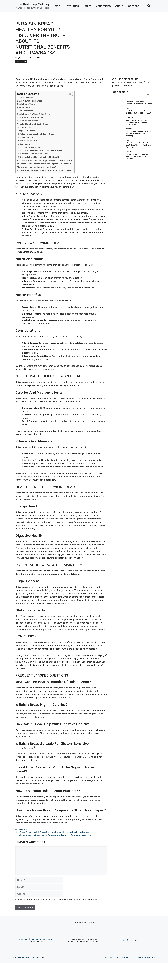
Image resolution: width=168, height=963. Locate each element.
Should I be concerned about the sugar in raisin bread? (45, 164)
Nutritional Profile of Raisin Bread (34, 114)
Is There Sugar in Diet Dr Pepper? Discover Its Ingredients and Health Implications (53, 832)
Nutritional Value (27, 104)
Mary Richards (20, 58)
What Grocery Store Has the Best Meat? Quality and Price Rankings (138, 145)
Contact (133, 6)
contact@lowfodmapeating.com (37, 939)
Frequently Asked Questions (33, 147)
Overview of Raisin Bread (30, 101)
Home (56, 6)
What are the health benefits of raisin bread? (40, 150)
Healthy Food (21, 61)
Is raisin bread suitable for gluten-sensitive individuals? (46, 160)
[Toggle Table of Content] (69, 94)
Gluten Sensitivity (28, 140)
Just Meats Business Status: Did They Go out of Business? (138, 112)
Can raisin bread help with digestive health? (40, 157)
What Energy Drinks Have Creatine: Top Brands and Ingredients (136, 122)
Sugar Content (27, 137)
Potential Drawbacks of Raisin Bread (37, 134)
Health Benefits (26, 107)
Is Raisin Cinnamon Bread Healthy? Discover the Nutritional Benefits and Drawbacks (54, 835)
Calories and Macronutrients (32, 117)
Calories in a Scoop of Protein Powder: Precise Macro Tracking (138, 134)
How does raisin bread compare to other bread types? (45, 170)
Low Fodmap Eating (32, 4)
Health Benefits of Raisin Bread (33, 124)
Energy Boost (26, 127)
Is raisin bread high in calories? (34, 154)
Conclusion (25, 144)
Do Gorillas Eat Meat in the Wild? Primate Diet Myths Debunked (137, 156)
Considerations (26, 111)
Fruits (87, 6)
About (119, 6)
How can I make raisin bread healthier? (38, 167)
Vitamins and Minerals (29, 121)
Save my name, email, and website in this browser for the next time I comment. (58, 899)
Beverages (72, 6)
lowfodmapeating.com (27, 957)
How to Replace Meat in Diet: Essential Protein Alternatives (139, 103)
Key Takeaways (25, 97)
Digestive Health (27, 130)
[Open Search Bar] (149, 6)
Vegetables (103, 6)
